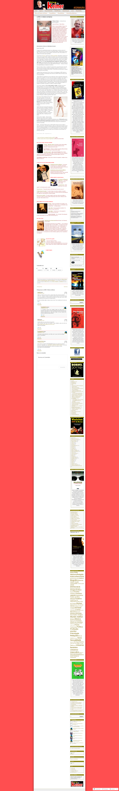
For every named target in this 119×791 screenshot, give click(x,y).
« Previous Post (39, 286)
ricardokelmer (44, 307)
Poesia (77, 625)
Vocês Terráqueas (75, 409)
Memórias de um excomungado (76, 703)
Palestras (72, 623)
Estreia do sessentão (74, 523)
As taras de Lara (61, 184)
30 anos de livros (74, 519)
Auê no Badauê (73, 516)
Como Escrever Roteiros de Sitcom (77, 388)
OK (72, 262)
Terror (75, 645)
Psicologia (74, 633)
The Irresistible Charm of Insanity (78, 399)
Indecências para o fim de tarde (50, 220)
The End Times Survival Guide (77, 393)
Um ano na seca (39, 189)
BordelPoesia (57, 10)
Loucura (82, 610)
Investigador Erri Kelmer (78, 606)
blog (40, 96)
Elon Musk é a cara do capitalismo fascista (75, 525)
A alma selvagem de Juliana (75, 520)
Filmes (72, 598)
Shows (72, 462)
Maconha (73, 611)
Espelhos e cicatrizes (74, 514)
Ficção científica (75, 597)
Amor (72, 572)
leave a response (55, 281)
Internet (72, 606)
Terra (71, 645)
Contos (72, 442)
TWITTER (72, 756)
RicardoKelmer (61, 13)
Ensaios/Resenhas (44, 280)
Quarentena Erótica (75, 404)
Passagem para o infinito (75, 521)
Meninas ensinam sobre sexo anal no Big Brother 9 (45, 138)
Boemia (81, 580)
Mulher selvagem (78, 615)
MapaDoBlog (79, 10)
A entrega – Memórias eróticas (49, 144)
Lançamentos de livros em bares (76, 524)
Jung (71, 608)
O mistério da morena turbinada (56, 164)
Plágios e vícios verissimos (75, 518)
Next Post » (66, 286)
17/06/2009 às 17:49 (40, 332)
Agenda (41, 10)
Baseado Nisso (74, 386)
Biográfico (74, 580)
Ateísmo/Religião (77, 574)
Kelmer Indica (73, 449)
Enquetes (73, 444)
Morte (71, 615)
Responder (39, 304)
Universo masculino (74, 651)
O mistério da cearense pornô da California (57, 170)
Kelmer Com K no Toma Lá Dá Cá (76, 707)
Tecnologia (81, 643)
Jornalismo (73, 448)
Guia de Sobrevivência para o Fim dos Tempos (76, 602)
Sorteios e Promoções (74, 464)
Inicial (36, 10)
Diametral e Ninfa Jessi (75, 588)
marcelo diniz (40, 341)
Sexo (79, 638)
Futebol (72, 600)
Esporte (72, 591)
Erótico (78, 590)
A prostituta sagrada (47, 152)
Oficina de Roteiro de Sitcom (41, 13)
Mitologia (79, 613)
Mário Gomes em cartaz (75, 515)
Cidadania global (80, 583)
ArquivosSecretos (48, 10)
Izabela (38, 292)
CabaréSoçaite (66, 10)
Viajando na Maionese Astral (76, 408)
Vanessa (44, 55)
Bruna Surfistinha (54, 55)
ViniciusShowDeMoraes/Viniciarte (76, 465)
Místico (72, 619)
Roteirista (75, 638)
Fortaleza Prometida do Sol (76, 390)
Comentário (62, 367)
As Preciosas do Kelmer (75, 439)
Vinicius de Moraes (79, 653)
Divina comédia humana (78, 731)
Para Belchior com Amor (76, 402)
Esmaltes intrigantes (74, 513)
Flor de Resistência (75, 389)
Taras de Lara (73, 643)
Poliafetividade (73, 627)
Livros (72, 10)
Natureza (72, 620)
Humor (79, 603)
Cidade (72, 585)
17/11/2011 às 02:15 (40, 342)
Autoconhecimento (77, 577)
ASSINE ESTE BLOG (74, 254)
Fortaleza (78, 599)
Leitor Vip (72, 452)
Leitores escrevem (74, 453)
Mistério (72, 613)
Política (80, 627)
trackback (61, 281)
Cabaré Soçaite (73, 441)
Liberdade (77, 608)
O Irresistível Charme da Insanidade (75, 398)
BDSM (78, 578)
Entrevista (73, 446)
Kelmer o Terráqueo (74, 450)
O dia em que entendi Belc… (77, 721)
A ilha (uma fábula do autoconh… (77, 741)
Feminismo (79, 595)
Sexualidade (75, 640)
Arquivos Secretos (74, 438)
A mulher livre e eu (74, 701)
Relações (74, 636)
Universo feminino (77, 646)
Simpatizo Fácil (73, 463)
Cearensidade (73, 583)
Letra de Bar (73, 454)
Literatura (72, 610)
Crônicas (38, 280)
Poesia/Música (52, 13)
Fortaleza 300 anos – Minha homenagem (74, 512)
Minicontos (78, 611)
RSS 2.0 (46, 281)
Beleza (82, 578)
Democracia (75, 587)
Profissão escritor (74, 630)
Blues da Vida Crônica (75, 387)
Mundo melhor (76, 617)
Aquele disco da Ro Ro (75, 517)
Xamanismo (73, 657)
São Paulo (76, 642)
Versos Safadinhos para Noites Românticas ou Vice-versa (76, 407)
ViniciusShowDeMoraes (71, 13)
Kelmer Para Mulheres (51, 280)
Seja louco (73, 522)
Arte (76, 572)
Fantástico (73, 593)
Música (72, 455)
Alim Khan (74, 723)
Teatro (77, 643)
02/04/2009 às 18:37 (40, 293)
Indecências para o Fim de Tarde (76, 604)
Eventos (72, 447)
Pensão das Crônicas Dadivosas (77, 403)
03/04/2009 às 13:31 (40, 320)
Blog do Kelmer (64, 279)
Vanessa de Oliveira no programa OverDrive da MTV (46, 137)
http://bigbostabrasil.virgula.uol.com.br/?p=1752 (46, 324)
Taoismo (81, 642)
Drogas (73, 590)
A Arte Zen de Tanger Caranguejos (77, 385)
